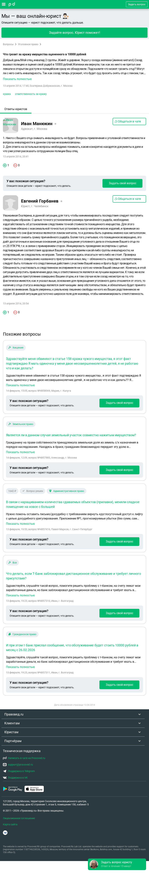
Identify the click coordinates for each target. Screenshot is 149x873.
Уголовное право (28, 44)
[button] (74, 69)
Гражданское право (24, 634)
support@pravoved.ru (20, 764)
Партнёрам (12, 741)
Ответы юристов (15, 109)
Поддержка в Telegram (21, 771)
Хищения (18, 347)
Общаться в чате (129, 121)
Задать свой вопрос (122, 183)
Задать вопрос (137, 4)
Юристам (11, 732)
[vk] (5, 832)
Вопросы (8, 44)
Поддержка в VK (18, 777)
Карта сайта (10, 824)
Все (15, 562)
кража (7, 93)
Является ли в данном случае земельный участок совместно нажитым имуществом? (71, 435)
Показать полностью (20, 385)
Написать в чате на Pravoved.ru (26, 758)
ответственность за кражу (31, 93)
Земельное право (23, 424)
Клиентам (12, 723)
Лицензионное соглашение (19, 818)
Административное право (68, 491)
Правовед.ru (13, 714)
